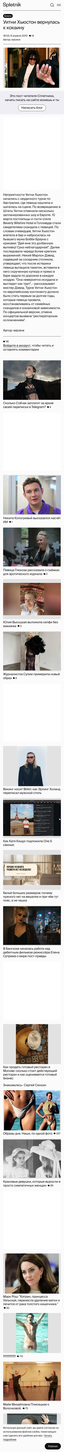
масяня (18, 330)
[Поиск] (52, 5)
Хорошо (53, 1446)
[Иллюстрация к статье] (32, 68)
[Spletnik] (12, 5)
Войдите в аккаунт (16, 346)
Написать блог (32, 108)
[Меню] (59, 5)
